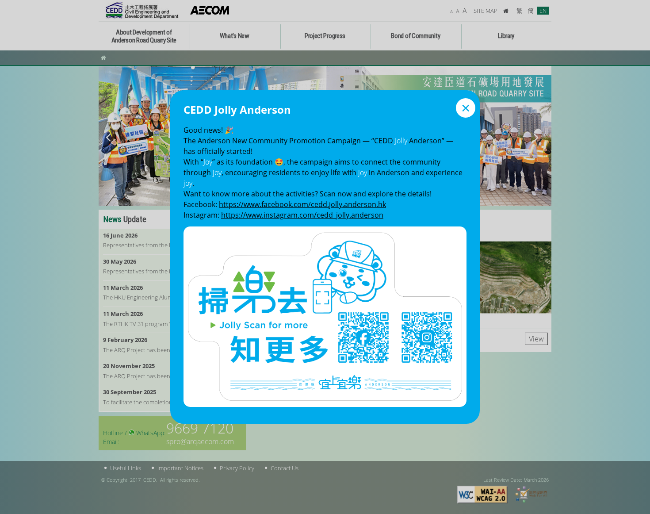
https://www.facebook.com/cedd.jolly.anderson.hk (302, 204)
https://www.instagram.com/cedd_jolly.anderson (302, 215)
